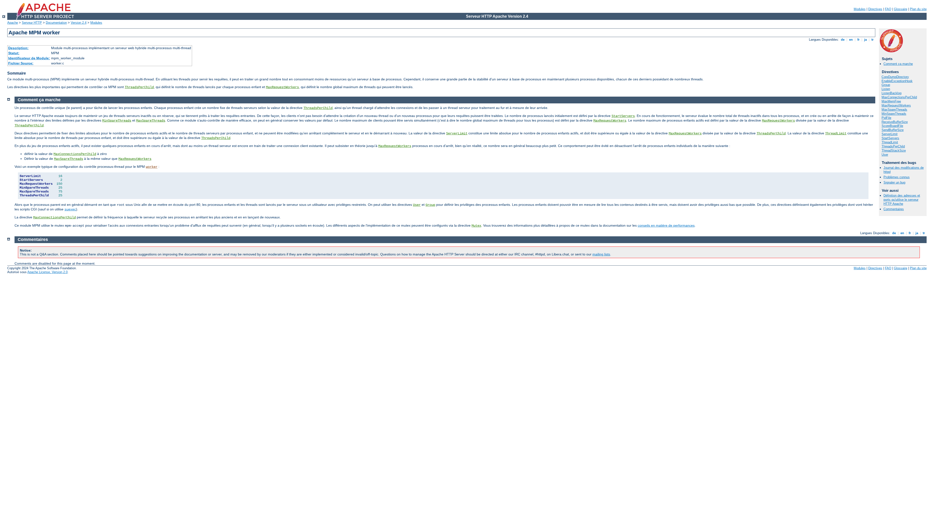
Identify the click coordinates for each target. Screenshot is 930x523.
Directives (875, 9)
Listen (886, 89)
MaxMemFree (891, 101)
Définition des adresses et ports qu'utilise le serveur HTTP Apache (902, 200)
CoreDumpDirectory (895, 77)
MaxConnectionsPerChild (899, 97)
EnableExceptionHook (897, 81)
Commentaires (894, 209)
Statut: (13, 53)
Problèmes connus (897, 177)
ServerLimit (890, 134)
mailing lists (601, 254)
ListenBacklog (891, 93)
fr (858, 39)
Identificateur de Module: (29, 58)
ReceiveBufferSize (895, 122)
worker (151, 167)
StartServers (890, 138)
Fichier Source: (20, 63)
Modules (860, 9)
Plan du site (918, 9)
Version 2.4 (78, 22)
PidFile (886, 118)
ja (865, 39)
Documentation (56, 22)
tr (872, 39)
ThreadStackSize (894, 150)
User (885, 154)
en (851, 39)
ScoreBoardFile (892, 126)
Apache (12, 22)
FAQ (888, 9)
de (842, 39)
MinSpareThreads (894, 113)
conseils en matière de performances (666, 225)
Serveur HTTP (32, 22)
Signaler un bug (894, 182)
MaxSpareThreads (894, 109)
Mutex (476, 226)
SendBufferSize (893, 130)
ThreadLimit (890, 142)
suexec (70, 209)
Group (886, 85)
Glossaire (900, 9)
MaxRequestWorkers (282, 87)
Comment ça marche (898, 64)
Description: (18, 48)
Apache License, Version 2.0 (47, 272)
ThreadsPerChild (139, 87)
